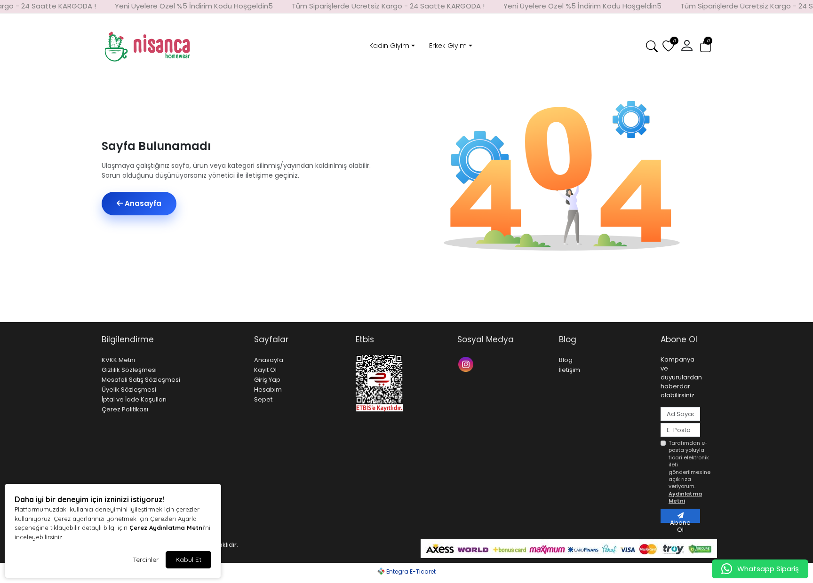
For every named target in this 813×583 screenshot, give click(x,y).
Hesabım (268, 389)
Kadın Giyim (389, 45)
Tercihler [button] (146, 559)
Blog (566, 359)
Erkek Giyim (448, 45)
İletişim (569, 369)
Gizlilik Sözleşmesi (129, 369)
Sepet (263, 399)
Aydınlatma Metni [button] (685, 497)
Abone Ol (680, 520)
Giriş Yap (267, 379)
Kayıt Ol (265, 369)
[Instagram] (467, 363)
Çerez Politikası (125, 409)
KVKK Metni (118, 359)
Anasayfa (142, 203)
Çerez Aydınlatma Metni (166, 527)
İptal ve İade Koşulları (134, 399)
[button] (705, 47)
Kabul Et (188, 559)
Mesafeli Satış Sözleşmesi (141, 379)
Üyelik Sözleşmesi (129, 389)
